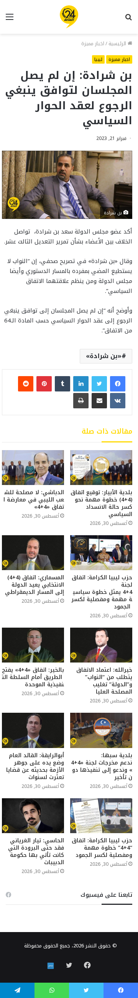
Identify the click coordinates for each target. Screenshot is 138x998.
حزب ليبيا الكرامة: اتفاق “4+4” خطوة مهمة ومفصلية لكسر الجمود (102, 847)
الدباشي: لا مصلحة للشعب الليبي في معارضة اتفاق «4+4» (33, 499)
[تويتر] (99, 383)
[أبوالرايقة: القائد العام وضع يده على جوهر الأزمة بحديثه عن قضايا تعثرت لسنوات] (33, 730)
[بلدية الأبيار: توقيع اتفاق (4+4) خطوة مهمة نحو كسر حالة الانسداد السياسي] (101, 467)
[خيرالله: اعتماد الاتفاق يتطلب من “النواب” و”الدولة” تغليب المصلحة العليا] (101, 645)
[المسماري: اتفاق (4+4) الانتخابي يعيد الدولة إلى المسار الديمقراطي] (33, 552)
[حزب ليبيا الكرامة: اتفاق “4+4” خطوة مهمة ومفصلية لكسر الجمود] (101, 815)
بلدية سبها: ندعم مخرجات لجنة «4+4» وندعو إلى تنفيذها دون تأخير (101, 766)
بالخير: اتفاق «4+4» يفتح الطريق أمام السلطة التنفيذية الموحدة (33, 677)
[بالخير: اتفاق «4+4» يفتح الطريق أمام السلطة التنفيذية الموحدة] (33, 645)
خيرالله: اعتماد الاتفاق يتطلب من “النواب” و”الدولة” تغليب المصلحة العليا (104, 681)
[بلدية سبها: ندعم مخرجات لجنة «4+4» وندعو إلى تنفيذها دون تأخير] (101, 730)
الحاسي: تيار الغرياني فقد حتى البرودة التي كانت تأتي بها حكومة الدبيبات (36, 851)
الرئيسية (118, 43)
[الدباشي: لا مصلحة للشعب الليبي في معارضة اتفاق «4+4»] (33, 467)
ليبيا (98, 59)
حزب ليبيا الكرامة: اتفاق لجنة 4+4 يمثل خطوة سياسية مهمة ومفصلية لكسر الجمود (101, 592)
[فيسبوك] (117, 383)
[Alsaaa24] (69, 16)
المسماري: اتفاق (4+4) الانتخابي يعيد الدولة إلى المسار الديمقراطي (34, 584)
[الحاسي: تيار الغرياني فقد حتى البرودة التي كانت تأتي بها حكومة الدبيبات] (33, 815)
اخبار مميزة (92, 43)
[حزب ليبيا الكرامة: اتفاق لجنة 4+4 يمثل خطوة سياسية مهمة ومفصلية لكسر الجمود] (101, 552)
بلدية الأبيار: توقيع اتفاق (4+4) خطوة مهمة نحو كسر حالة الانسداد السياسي (101, 503)
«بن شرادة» (104, 356)
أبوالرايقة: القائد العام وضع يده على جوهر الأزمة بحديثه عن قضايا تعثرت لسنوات (35, 766)
